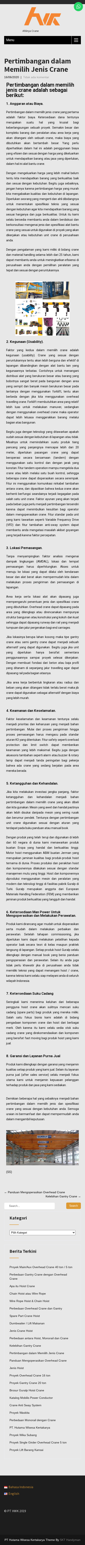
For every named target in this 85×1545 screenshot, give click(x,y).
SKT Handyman (70, 1539)
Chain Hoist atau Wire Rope (27, 1293)
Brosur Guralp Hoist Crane (26, 1390)
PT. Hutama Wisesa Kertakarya (29, 1427)
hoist (18, 852)
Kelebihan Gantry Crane (63, 1196)
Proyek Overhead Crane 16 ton (29, 1375)
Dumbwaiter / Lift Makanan (27, 1323)
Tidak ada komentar (36, 77)
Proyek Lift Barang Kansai (26, 1450)
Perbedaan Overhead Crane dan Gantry (35, 1308)
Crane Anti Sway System (25, 1405)
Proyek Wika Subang (23, 1435)
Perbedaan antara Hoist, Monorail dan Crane (38, 1338)
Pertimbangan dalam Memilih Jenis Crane (36, 1353)
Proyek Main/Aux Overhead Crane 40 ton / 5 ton (40, 1267)
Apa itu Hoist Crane (22, 1286)
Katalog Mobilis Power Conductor (31, 1397)
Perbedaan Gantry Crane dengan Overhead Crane (38, 1276)
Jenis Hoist (16, 1368)
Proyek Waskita (19, 1412)
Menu (10, 40)
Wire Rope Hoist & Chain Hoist (29, 1301)
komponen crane (33, 1022)
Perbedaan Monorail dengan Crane (32, 1420)
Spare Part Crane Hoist (24, 1316)
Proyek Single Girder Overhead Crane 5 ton (38, 1442)
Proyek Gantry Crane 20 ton (27, 1383)
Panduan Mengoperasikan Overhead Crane (34, 1192)
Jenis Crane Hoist (21, 1330)
